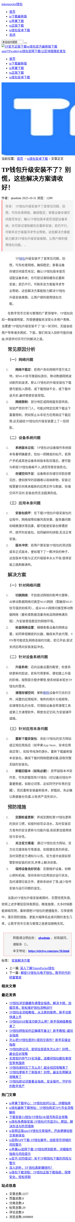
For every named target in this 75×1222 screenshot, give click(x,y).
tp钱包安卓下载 (19, 30)
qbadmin (44, 937)
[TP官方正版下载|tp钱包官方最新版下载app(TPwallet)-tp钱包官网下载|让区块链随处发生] (37, 51)
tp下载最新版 (18, 16)
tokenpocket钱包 (12, 4)
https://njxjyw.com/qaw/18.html (48, 951)
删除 (46, 692)
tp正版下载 (16, 25)
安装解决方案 (21, 960)
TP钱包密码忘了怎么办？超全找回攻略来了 (38, 1067)
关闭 (12, 34)
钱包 (22, 258)
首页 (12, 11)
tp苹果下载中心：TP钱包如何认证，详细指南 (40, 1103)
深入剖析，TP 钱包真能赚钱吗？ (31, 1167)
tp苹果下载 (16, 21)
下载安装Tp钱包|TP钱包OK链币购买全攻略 (38, 1117)
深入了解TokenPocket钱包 (37, 968)
